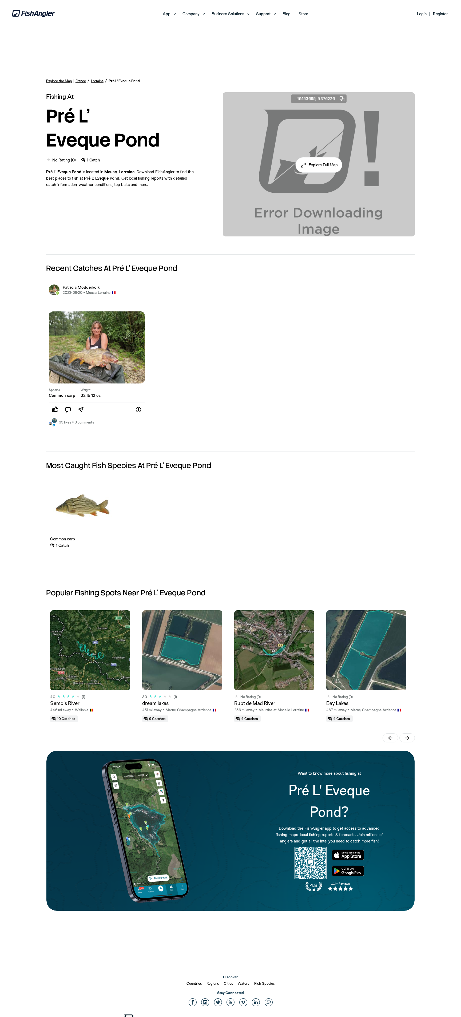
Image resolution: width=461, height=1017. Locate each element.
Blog (287, 14)
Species (54, 390)
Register (440, 14)
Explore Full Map (323, 165)
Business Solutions (228, 14)
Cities (228, 983)
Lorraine (97, 80)
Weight (85, 390)
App (166, 14)
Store (303, 14)
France (80, 80)
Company (191, 14)
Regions (212, 983)
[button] (319, 165)
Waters (243, 983)
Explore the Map (59, 80)
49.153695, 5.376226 (315, 98)
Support (263, 14)
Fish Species (264, 983)
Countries (194, 983)
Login (422, 14)
